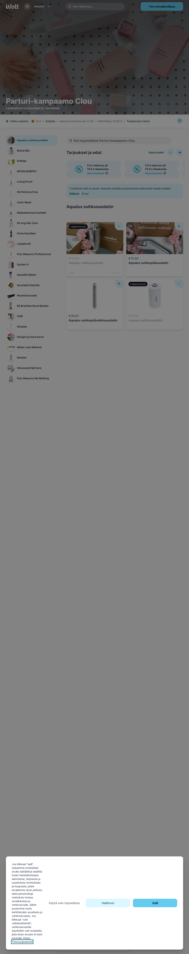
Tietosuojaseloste (22, 941)
